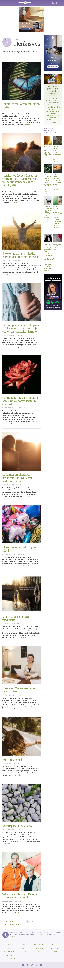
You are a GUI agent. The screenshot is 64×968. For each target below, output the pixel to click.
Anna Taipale (47, 270)
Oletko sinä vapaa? (57, 245)
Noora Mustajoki (8, 111)
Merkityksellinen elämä (17, 826)
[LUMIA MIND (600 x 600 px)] (32, 20)
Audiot (10, 944)
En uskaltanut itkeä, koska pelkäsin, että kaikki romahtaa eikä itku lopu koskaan (48, 182)
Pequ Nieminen (7, 901)
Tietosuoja (9, 955)
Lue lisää (27, 125)
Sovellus (25, 951)
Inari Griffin (7, 260)
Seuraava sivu (13, 924)
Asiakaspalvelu (39, 944)
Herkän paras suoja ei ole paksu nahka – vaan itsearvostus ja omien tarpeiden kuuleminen (21, 328)
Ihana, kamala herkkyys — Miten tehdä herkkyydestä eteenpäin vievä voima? (57, 181)
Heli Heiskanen (8, 335)
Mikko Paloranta (8, 554)
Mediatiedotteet (9, 951)
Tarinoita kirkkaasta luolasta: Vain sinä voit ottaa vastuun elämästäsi (20, 401)
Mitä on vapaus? (12, 760)
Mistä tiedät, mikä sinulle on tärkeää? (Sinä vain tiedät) (48, 151)
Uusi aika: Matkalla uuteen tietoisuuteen (18, 690)
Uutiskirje (39, 948)
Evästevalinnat (10, 958)
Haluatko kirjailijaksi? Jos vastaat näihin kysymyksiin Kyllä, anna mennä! (48, 212)
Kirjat (10, 948)
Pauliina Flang (57, 231)
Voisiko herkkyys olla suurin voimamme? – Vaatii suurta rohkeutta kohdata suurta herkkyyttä (19, 180)
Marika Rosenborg (9, 408)
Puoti (39, 951)
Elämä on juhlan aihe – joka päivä (19, 549)
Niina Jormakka (57, 189)
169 (5, 924)
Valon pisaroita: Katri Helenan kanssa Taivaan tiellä (20, 896)
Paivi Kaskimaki (8, 695)
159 (23, 921)
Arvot (25, 944)
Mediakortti (54, 948)
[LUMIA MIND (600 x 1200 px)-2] (53, 53)
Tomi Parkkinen (8, 189)
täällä (12, 936)
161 (33, 921)
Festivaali (54, 944)
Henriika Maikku (8, 623)
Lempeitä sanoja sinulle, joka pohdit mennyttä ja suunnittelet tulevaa (57, 152)
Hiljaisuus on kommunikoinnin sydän (21, 105)
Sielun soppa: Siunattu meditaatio (16, 618)
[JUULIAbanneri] (53, 292)
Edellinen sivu (9, 921)
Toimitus (54, 951)
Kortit (24, 948)
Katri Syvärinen (48, 158)
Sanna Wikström (8, 763)
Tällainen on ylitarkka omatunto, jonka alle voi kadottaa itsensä (17, 478)
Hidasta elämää (26, 3)
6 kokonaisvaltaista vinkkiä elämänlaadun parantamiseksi (20, 255)
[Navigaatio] (60, 3)
